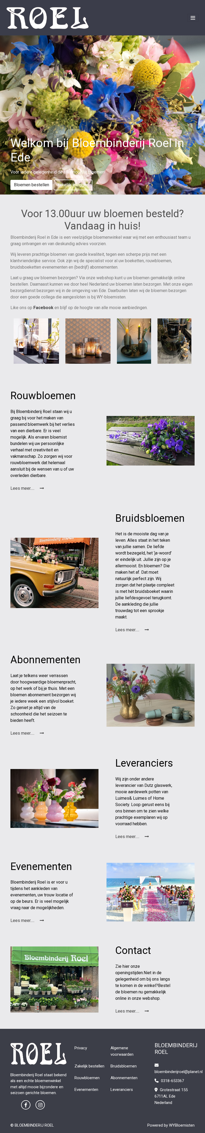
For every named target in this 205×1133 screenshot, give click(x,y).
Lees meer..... (23, 488)
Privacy (80, 1048)
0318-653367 (172, 1080)
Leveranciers (122, 1089)
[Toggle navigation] (193, 18)
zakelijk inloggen (73, 184)
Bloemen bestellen (31, 184)
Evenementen (86, 1089)
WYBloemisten (182, 1125)
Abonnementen (124, 1077)
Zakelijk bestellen (89, 1066)
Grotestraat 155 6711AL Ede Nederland (171, 1096)
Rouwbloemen (87, 1077)
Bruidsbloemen (124, 1066)
